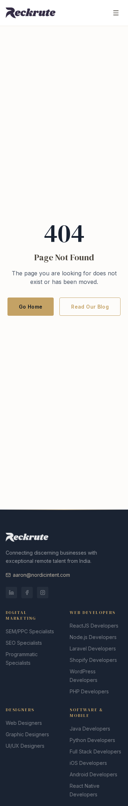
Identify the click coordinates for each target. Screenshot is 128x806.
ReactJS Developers (94, 626)
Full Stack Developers (95, 751)
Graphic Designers (27, 734)
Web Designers (24, 723)
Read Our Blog (90, 307)
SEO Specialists (24, 643)
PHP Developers (89, 691)
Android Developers (93, 774)
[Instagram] (42, 592)
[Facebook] (27, 592)
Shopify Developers (93, 660)
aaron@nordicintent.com (41, 575)
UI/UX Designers (25, 746)
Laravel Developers (93, 648)
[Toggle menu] (116, 12)
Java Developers (90, 729)
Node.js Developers (93, 637)
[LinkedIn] (11, 592)
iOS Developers (88, 763)
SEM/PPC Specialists (30, 631)
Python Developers (92, 740)
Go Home (30, 307)
